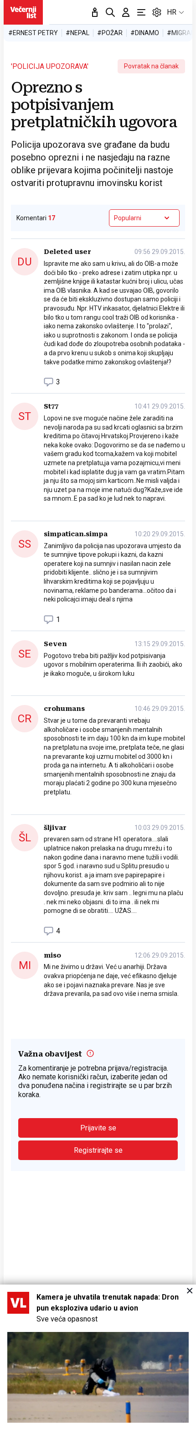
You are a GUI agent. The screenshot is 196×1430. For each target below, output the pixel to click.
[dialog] (98, 1357)
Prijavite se (98, 1128)
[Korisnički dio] (125, 12)
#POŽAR (110, 32)
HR (171, 12)
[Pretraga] (110, 12)
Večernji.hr (23, 12)
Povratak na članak (151, 66)
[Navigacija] (141, 12)
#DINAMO (144, 32)
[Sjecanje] (94, 12)
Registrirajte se (98, 1150)
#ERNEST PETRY (33, 32)
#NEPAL (77, 32)
